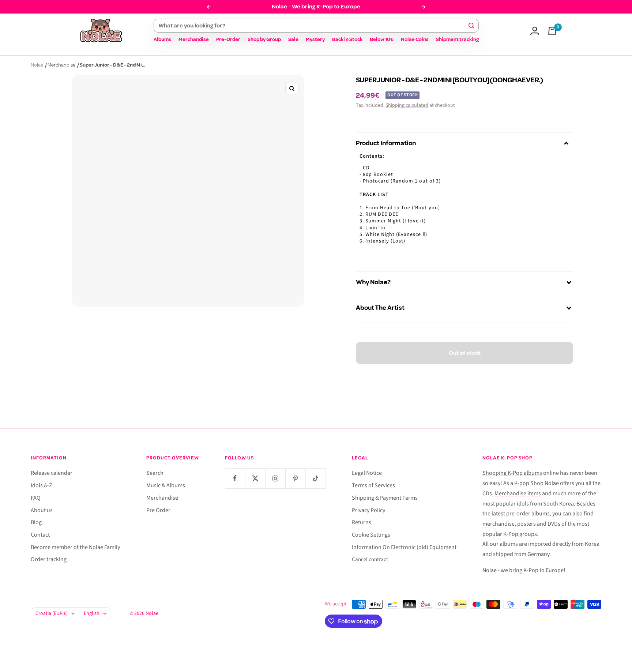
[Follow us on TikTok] (315, 478)
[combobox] (313, 25)
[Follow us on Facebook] (235, 478)
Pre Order (158, 510)
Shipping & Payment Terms (385, 498)
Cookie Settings (371, 535)
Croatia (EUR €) (51, 613)
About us (42, 510)
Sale (293, 39)
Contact (40, 535)
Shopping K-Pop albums (512, 473)
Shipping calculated (406, 105)
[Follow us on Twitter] (255, 478)
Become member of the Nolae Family (75, 547)
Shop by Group (264, 39)
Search (154, 473)
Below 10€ (382, 39)
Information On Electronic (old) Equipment (404, 547)
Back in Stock (347, 39)
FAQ (36, 498)
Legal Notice (367, 473)
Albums (162, 39)
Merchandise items (517, 493)
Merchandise (193, 39)
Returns (361, 522)
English (91, 613)
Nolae (37, 65)
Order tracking (49, 559)
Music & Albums (165, 485)
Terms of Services (373, 485)
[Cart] (552, 30)
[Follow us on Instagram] (275, 478)
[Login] (534, 30)
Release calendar (51, 473)
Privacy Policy (368, 510)
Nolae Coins (415, 39)
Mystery (315, 39)
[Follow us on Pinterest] (295, 478)
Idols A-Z (41, 485)
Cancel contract (370, 559)
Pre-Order (228, 39)
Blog (36, 522)
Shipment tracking (457, 39)
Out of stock (465, 353)
